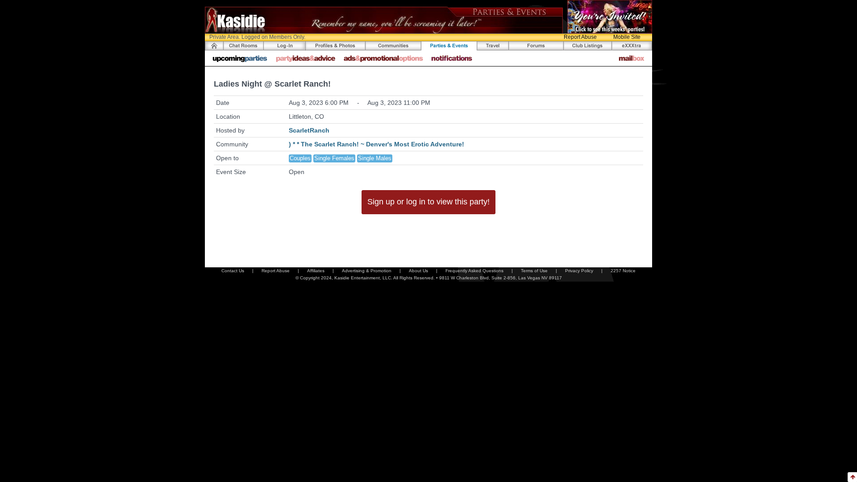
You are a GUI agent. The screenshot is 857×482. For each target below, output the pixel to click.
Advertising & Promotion (366, 270)
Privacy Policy (579, 270)
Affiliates (315, 270)
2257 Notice (623, 270)
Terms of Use (534, 270)
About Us (418, 270)
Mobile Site (627, 37)
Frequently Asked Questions (474, 270)
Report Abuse (580, 37)
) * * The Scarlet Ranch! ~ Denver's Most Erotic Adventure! (376, 144)
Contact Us (232, 270)
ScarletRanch (309, 130)
